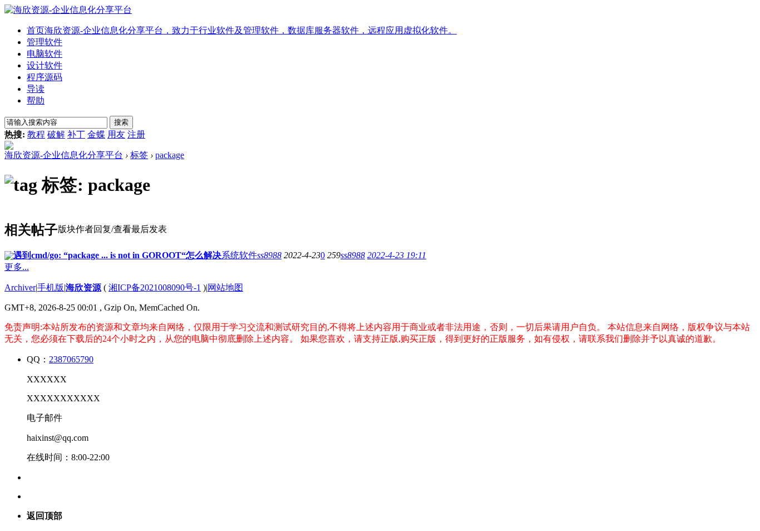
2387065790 (71, 359)
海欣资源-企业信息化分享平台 (63, 155)
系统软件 (239, 255)
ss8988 (269, 255)
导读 (36, 89)
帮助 (36, 100)
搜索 (121, 122)
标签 (139, 155)
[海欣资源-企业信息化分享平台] (68, 9)
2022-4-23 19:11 (396, 255)
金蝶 (96, 134)
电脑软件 (44, 53)
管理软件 (44, 42)
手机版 (50, 287)
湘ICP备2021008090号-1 (154, 287)
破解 (56, 134)
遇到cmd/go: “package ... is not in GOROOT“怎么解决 (117, 255)
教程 (36, 134)
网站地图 (225, 287)
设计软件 (44, 65)
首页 (242, 30)
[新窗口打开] (8, 257)
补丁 (76, 134)
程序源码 (44, 77)
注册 (136, 134)
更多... (16, 267)
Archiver (20, 287)
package (169, 155)
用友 (116, 134)
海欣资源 (83, 287)
